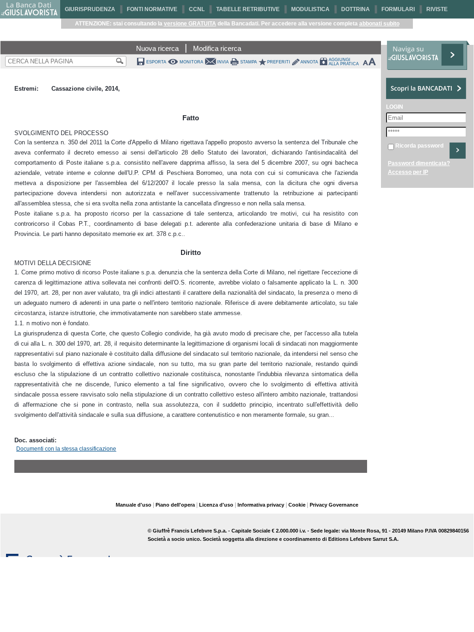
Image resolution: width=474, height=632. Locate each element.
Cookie (297, 505)
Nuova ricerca (157, 48)
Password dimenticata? (419, 163)
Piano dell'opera (175, 505)
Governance (343, 505)
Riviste (437, 9)
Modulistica (310, 9)
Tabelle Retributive (248, 9)
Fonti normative (152, 9)
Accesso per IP (408, 172)
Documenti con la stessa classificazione (66, 449)
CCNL (197, 9)
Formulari (398, 9)
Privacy (318, 505)
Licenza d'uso (216, 505)
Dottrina (355, 9)
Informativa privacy (260, 505)
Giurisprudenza (90, 9)
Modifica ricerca (217, 48)
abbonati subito (379, 23)
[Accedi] (457, 151)
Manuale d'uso (133, 505)
